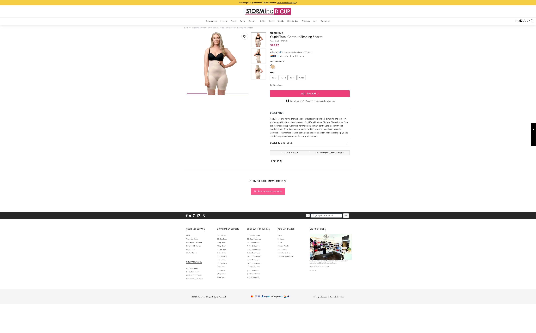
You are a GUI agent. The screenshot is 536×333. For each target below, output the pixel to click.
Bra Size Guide (192, 268)
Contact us (325, 21)
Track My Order (192, 239)
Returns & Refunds (193, 246)
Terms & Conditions (337, 297)
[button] (268, 190)
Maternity (252, 21)
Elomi (279, 242)
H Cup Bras (221, 260)
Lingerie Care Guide (194, 275)
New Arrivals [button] (211, 21)
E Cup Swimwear (253, 242)
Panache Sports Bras (285, 256)
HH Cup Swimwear (254, 263)
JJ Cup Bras (221, 274)
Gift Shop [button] (306, 21)
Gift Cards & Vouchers (194, 279)
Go (346, 215)
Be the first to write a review (268, 191)
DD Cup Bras (222, 239)
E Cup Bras (221, 242)
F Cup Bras (221, 246)
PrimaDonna (282, 249)
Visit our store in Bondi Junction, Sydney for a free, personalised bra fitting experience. (329, 262)
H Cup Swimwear (253, 260)
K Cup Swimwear (253, 277)
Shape (271, 21)
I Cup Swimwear (253, 267)
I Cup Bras (221, 267)
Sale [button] (315, 21)
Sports (233, 21)
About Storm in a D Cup (319, 267)
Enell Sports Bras (283, 253)
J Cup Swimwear (253, 270)
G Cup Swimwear (253, 253)
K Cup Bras (221, 277)
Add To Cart (309, 93)
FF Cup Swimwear (254, 249)
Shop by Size (292, 21)
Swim (242, 21)
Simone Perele (283, 246)
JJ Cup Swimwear (253, 274)
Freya (279, 235)
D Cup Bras (221, 235)
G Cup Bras (221, 253)
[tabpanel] (217, 63)
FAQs (188, 235)
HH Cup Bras (222, 263)
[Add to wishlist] (245, 36)
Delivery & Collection (194, 242)
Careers (313, 270)
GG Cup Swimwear (254, 256)
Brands (280, 21)
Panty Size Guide (192, 272)
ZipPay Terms (191, 253)
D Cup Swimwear (253, 235)
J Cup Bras (221, 270)
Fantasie (280, 239)
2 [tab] (218, 93)
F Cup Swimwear (253, 246)
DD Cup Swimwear (254, 239)
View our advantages (286, 3)
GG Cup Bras (222, 256)
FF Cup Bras (221, 249)
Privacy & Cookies (320, 297)
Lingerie (223, 21)
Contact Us (190, 249)
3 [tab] (238, 93)
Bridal (262, 21)
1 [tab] (197, 93)
